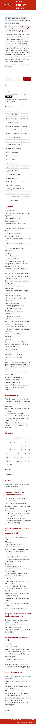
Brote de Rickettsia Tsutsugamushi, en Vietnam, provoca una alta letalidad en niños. (17, 693)
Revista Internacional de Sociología (16, 659)
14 (18, 453)
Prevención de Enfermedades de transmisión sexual (15, 189)
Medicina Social (10, 657)
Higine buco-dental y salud (13, 319)
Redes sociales (25, 193)
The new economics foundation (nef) (16, 608)
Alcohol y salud (9, 210)
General (7, 314)
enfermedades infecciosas (13, 130)
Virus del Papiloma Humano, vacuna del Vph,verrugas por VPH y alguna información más (17, 387)
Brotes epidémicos (11, 111)
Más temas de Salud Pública (13, 334)
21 (18, 457)
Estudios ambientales (12, 163)
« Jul (6, 464)
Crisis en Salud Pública (12, 115)
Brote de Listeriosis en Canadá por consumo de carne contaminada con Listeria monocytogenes (18, 29)
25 (7, 461)
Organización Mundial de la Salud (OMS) (17, 511)
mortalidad (9, 185)
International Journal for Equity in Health (18, 654)
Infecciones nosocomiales (13, 174)
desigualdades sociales (21, 118)
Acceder (7, 710)
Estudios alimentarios (12, 159)
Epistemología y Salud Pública (14, 306)
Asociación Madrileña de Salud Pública (17, 556)
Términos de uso (16, 719)
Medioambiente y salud (12, 182)
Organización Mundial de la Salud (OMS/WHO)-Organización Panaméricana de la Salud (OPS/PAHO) (18, 520)
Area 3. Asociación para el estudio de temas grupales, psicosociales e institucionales (16, 551)
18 (7, 457)
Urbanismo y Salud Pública (13, 377)
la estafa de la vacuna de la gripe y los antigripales (17, 405)
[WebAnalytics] (6, 85)
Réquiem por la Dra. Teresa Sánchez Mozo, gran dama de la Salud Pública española (16, 425)
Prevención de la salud (12, 193)
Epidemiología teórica (12, 152)
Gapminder (8, 578)
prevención (18, 185)
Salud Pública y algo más (21, 4)
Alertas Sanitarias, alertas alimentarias (16, 17)
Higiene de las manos (12, 167)
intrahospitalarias (10, 178)
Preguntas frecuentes (28, 719)
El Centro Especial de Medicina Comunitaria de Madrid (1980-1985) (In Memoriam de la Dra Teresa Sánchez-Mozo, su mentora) (17, 417)
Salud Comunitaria (11, 349)
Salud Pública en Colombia (13, 354)
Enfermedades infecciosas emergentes (16, 133)
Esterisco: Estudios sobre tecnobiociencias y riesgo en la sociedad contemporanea (17, 569)
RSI (7, 197)
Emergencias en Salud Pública (14, 122)
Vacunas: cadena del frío (12, 382)
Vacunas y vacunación (12, 200)
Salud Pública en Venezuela (13, 357)
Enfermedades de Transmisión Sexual (16, 126)
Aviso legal (31, 723)
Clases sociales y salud (12, 221)
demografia (9, 118)
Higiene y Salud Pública (12, 316)
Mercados (24, 182)
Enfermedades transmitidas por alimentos (17, 141)
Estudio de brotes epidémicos (14, 311)
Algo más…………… (10, 216)
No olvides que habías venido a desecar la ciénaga (17, 410)
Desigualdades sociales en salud (15, 261)
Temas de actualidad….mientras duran (17, 372)
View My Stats (9, 92)
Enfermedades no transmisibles (14, 137)
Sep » (10, 464)
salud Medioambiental (12, 352)
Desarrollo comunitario (12, 256)
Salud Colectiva (9, 662)
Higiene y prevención (11, 170)
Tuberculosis (25, 197)
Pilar (6, 681)
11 (7, 453)
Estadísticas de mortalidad (13, 308)
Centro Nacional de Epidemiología (15, 503)
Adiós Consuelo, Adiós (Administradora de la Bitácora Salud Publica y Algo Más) (17, 400)
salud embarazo (15, 197)
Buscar (27, 79)
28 (18, 461)
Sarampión (8, 360)
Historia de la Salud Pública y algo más (17, 321)
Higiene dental (24, 167)
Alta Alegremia (9, 542)
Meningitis (8, 337)
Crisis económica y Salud (12, 233)
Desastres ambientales (12, 258)
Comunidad (8, 644)
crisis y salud (24, 115)
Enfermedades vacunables (13, 144)
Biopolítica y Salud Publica (13, 218)
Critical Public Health (11, 646)
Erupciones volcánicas (12, 156)
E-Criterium (8, 564)
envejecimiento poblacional (13, 148)
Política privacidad (21, 723)
